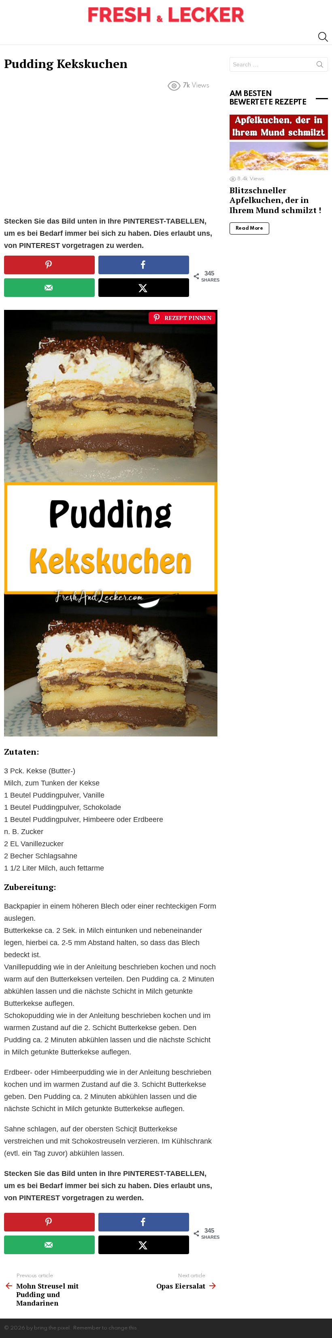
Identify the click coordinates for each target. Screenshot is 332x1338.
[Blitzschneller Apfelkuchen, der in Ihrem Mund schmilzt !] (279, 142)
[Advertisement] (110, 155)
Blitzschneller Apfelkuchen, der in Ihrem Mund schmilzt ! (275, 200)
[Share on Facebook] (143, 265)
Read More (249, 228)
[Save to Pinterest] (49, 265)
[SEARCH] (323, 37)
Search (320, 66)
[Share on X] (143, 287)
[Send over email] (49, 287)
